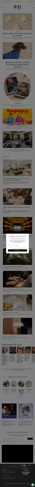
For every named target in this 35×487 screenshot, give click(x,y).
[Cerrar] (27, 235)
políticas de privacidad (21, 248)
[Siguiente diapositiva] (32, 356)
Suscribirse (18, 250)
